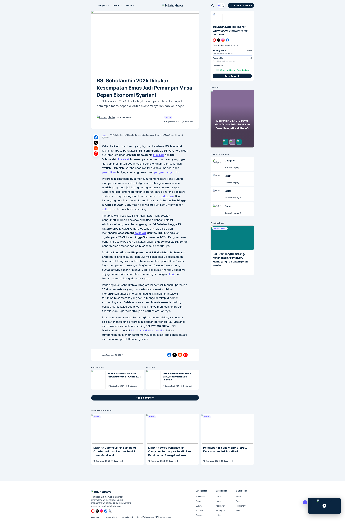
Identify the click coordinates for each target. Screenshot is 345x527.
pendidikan (109, 172)
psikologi (140, 233)
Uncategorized (220, 228)
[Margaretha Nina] (106, 117)
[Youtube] (214, 40)
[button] (93, 5)
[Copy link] (96, 153)
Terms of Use (125, 517)
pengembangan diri (166, 172)
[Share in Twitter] (96, 142)
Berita (168, 117)
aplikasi (106, 209)
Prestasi (123, 159)
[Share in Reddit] (96, 148)
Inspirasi (158, 155)
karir (172, 274)
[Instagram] (223, 40)
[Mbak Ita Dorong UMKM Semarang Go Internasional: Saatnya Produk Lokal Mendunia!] (117, 429)
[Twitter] (218, 40)
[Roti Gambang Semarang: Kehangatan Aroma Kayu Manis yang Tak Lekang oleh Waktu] (232, 238)
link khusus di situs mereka (147, 330)
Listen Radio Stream (240, 5)
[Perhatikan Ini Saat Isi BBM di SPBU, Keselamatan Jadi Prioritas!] (153, 380)
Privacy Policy (109, 517)
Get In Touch (230, 75)
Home (104, 135)
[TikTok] (110, 511)
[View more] (217, 18)
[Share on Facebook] (96, 137)
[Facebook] (227, 40)
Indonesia (167, 196)
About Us (95, 517)
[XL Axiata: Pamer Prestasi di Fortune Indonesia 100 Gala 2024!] (98, 380)
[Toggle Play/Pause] (324, 506)
